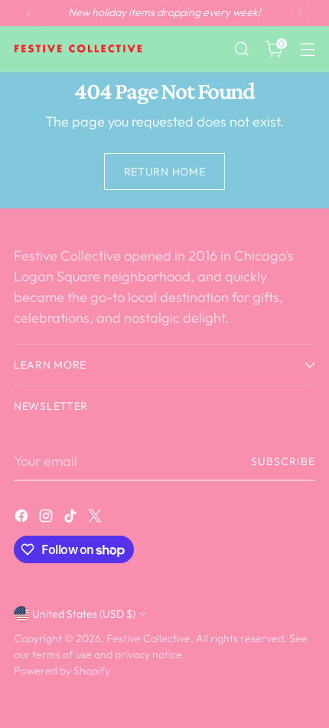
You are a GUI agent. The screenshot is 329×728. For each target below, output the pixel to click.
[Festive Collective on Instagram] (47, 518)
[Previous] (29, 13)
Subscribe (283, 461)
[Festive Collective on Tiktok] (72, 518)
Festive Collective (148, 638)
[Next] (300, 13)
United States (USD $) (83, 614)
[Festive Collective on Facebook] (23, 518)
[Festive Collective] (79, 49)
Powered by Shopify (62, 670)
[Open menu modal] (307, 49)
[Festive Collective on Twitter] (96, 518)
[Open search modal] (241, 49)
